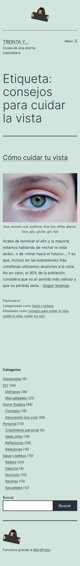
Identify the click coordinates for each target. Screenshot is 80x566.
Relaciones (13, 449)
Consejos (12, 411)
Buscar (8, 497)
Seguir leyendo (56, 285)
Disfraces (12, 392)
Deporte (11, 468)
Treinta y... (16, 42)
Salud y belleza (42, 306)
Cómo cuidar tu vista (35, 157)
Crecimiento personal (22, 430)
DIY (5, 385)
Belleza (10, 462)
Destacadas (12, 379)
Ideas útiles (14, 436)
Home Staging (14, 404)
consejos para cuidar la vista (48, 311)
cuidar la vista (13, 316)
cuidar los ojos (34, 316)
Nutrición (12, 475)
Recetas (11, 481)
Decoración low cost (21, 417)
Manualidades (16, 398)
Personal (9, 424)
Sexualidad (13, 488)
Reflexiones (14, 443)
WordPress (41, 550)
